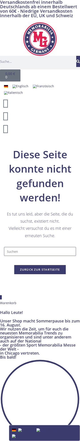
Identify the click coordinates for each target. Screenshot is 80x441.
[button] (40, 68)
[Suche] (78, 61)
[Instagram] (5, 128)
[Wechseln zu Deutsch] (6, 86)
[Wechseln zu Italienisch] (13, 93)
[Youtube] (5, 116)
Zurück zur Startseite (40, 270)
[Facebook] (5, 103)
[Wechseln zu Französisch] (43, 87)
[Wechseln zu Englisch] (20, 87)
